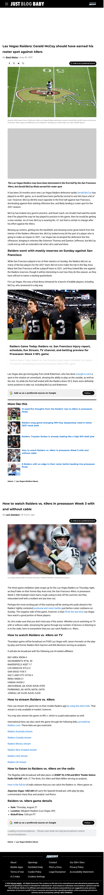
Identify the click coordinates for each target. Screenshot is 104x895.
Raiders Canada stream (19, 737)
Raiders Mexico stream (19, 743)
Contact (53, 862)
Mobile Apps (16, 867)
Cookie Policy (34, 871)
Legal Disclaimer (57, 871)
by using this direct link (78, 706)
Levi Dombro (13, 515)
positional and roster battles (47, 608)
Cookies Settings (36, 876)
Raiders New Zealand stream (22, 749)
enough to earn (83, 374)
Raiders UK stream (17, 762)
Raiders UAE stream (18, 756)
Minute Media (16, 883)
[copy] (23, 63)
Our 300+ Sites (77, 862)
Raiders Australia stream (20, 731)
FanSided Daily (35, 867)
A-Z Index (15, 876)
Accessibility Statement (82, 871)
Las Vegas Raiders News (27, 481)
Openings (32, 862)
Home (10, 481)
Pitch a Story (55, 867)
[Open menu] (6, 3)
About (13, 862)
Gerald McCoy (84, 192)
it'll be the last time (74, 611)
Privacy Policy (77, 867)
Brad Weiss (12, 57)
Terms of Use (17, 871)
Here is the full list (16, 784)
